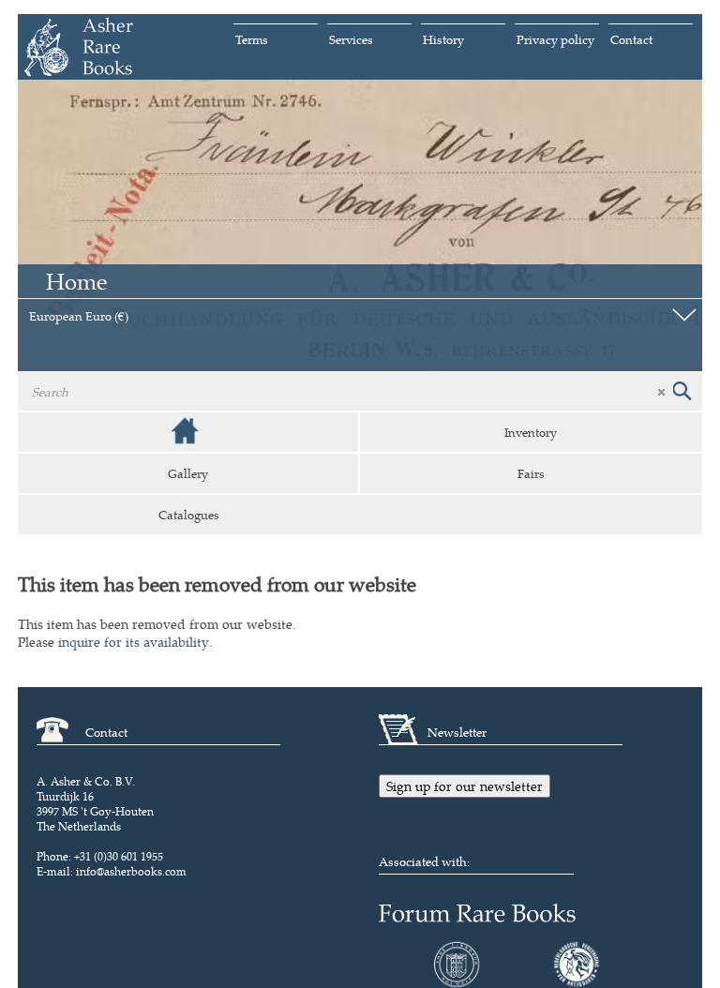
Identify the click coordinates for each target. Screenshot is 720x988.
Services (351, 39)
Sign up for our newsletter (464, 786)
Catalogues (188, 514)
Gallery (188, 473)
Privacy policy (555, 39)
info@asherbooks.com (131, 871)
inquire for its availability (133, 642)
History (443, 39)
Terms (251, 39)
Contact (631, 39)
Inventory (530, 432)
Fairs (531, 473)
